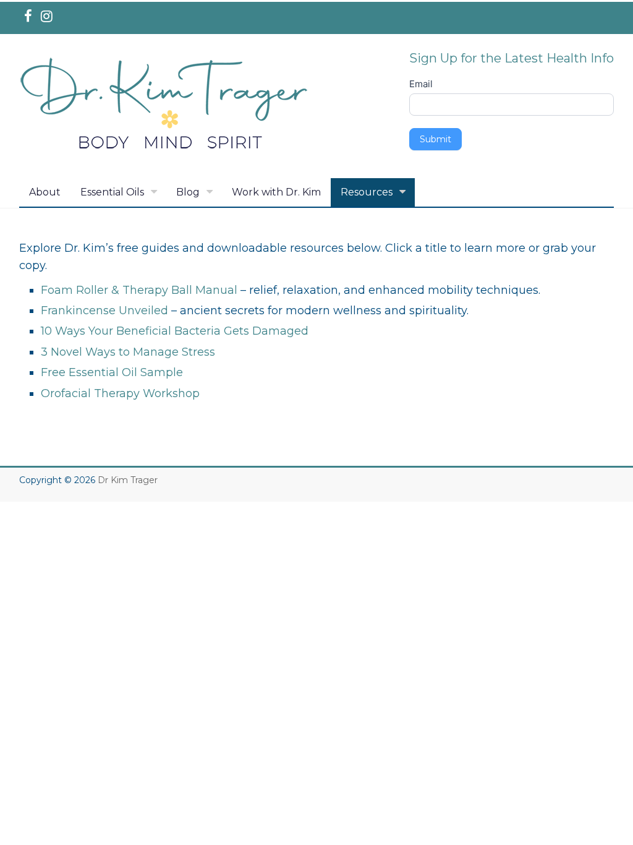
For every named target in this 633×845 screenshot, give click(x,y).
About (45, 192)
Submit (435, 139)
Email (421, 84)
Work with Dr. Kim (276, 192)
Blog (188, 192)
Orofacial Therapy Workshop (120, 393)
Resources (367, 192)
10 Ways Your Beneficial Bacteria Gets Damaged (174, 331)
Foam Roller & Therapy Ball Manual (139, 290)
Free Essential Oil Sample (112, 372)
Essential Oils (112, 192)
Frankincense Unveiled (104, 310)
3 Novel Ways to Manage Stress (128, 352)
